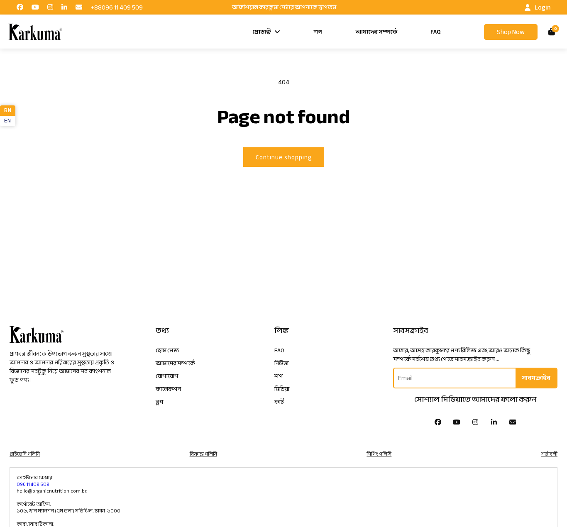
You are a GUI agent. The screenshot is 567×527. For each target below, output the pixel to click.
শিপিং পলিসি (379, 454)
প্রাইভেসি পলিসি (25, 454)
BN (7, 110)
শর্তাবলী (549, 454)
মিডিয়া (281, 389)
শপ (317, 31)
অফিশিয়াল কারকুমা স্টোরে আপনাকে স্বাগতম (284, 7)
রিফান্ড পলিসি (203, 454)
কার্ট (279, 402)
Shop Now (511, 32)
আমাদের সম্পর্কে (376, 31)
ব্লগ (160, 402)
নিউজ (281, 363)
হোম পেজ (167, 350)
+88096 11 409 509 (116, 7)
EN (7, 121)
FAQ (435, 31)
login (542, 7)
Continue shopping (284, 157)
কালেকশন (168, 389)
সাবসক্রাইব (536, 377)
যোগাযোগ (167, 376)
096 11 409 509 (33, 484)
